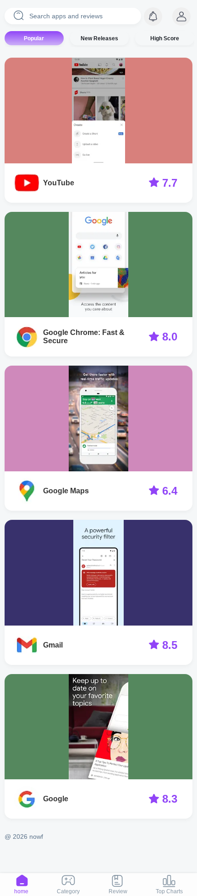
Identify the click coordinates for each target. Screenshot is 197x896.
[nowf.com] (181, 16)
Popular (34, 38)
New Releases (99, 38)
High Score (164, 38)
